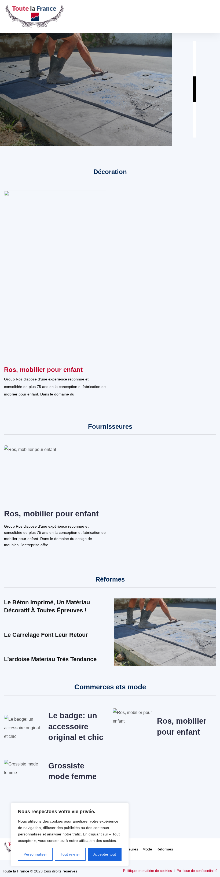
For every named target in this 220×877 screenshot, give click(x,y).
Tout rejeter (70, 854)
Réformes (164, 849)
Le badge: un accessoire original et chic (75, 726)
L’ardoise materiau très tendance (50, 659)
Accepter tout (104, 854)
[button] (211, 16)
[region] (70, 834)
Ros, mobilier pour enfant (43, 369)
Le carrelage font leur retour (46, 634)
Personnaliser (35, 854)
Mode (147, 849)
